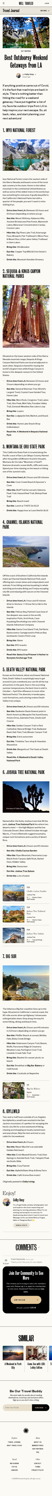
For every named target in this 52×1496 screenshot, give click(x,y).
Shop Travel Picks (14, 1445)
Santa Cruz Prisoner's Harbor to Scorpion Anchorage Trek (27, 656)
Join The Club (19, 1300)
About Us (37, 1442)
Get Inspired (26, 51)
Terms (37, 1466)
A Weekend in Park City (13, 1365)
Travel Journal (11, 10)
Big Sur (29, 1092)
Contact (37, 1463)
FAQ (37, 1452)
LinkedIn (14, 1470)
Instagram (14, 1463)
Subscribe (39, 1408)
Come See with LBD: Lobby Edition (36, 1365)
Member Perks (37, 1445)
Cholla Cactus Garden (26, 850)
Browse (44, 11)
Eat (28, 1085)
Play (28, 887)
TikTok (14, 1466)
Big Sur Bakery (34, 1065)
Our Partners (37, 1449)
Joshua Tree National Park (21, 824)
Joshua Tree (31, 895)
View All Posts (21, 1225)
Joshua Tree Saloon (25, 871)
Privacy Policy (38, 1470)
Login (47, 3)
